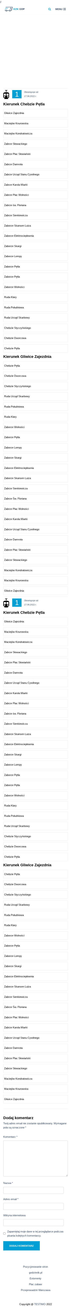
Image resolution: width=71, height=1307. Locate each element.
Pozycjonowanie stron (35, 1266)
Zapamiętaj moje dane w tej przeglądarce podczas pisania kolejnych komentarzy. (35, 1233)
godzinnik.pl (35, 1272)
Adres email (10, 1199)
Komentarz (10, 1136)
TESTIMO (40, 1304)
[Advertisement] (35, 52)
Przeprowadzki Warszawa (35, 1290)
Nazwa (8, 1183)
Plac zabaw (35, 1284)
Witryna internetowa (14, 1215)
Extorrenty (35, 1278)
